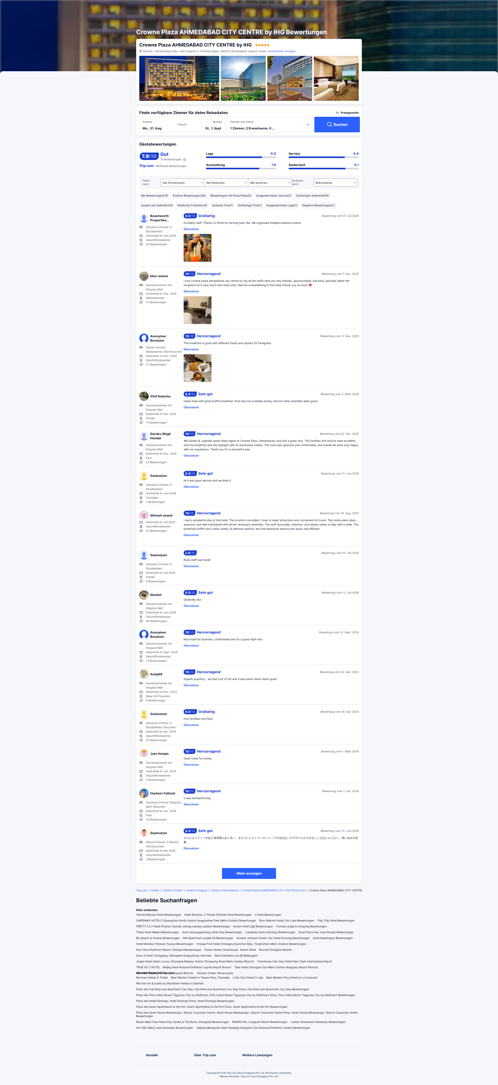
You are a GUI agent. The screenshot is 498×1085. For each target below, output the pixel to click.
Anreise (147, 121)
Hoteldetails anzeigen (282, 51)
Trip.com (141, 890)
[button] (402, 6)
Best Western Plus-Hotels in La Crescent (291, 977)
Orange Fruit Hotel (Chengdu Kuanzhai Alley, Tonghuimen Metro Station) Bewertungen (251, 943)
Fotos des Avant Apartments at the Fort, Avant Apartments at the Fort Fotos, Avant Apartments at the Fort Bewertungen (211, 1006)
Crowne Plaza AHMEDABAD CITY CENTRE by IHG (273, 890)
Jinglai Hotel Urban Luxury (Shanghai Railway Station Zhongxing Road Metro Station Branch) (195, 961)
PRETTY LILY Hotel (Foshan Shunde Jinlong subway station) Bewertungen (183, 926)
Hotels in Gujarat (196, 890)
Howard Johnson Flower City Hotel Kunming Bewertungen (273, 938)
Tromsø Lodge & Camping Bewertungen (301, 926)
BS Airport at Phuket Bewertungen (158, 938)
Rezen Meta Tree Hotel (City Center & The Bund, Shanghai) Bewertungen (182, 1022)
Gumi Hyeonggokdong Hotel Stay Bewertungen (212, 932)
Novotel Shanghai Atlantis (275, 949)
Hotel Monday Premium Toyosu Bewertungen (164, 943)
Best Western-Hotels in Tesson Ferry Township (200, 977)
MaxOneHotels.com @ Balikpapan (236, 955)
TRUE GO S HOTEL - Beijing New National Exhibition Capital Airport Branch (183, 967)
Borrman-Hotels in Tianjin (152, 977)
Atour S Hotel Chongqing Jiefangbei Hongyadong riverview (173, 955)
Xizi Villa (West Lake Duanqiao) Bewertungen (164, 1027)
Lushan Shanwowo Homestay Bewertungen (317, 1022)
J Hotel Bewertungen (268, 914)
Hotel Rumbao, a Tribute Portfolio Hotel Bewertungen (218, 914)
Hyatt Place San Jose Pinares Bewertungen (325, 932)
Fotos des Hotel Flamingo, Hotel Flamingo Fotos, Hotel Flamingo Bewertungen (185, 1000)
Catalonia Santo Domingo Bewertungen (270, 932)
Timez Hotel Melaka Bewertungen (157, 932)
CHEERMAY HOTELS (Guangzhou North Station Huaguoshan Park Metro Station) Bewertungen (196, 920)
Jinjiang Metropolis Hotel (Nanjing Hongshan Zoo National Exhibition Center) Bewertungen (253, 1027)
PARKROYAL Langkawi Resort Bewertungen (259, 1022)
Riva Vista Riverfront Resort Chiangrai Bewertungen (168, 949)
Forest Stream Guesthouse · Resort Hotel (230, 949)
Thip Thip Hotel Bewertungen (335, 920)
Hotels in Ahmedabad (224, 890)
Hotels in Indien (172, 890)
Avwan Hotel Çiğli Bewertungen (253, 926)
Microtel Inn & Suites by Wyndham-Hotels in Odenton (170, 983)
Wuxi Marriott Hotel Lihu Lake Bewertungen (286, 920)
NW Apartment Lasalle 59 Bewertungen (208, 938)
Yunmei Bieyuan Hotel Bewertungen (158, 914)
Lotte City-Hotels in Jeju (248, 977)
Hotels (155, 890)
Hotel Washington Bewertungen (333, 938)
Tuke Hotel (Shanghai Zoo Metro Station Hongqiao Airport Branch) (276, 967)
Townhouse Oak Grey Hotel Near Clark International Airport (294, 961)
